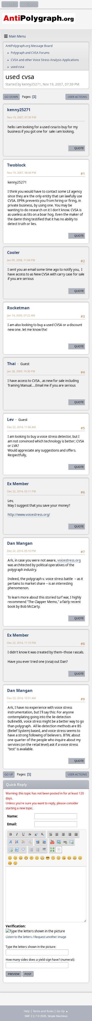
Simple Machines (58, 1016)
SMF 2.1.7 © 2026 (35, 1016)
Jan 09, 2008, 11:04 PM (21, 260)
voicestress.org (69, 560)
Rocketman (18, 308)
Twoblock (16, 165)
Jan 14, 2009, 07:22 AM (21, 315)
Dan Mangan (20, 543)
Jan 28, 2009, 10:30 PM (21, 371)
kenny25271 (18, 109)
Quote (79, 148)
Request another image (50, 937)
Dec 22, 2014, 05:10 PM (21, 551)
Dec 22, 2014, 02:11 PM (21, 491)
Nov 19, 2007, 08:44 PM (21, 172)
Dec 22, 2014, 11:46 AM (21, 427)
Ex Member (18, 483)
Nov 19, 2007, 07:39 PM (21, 117)
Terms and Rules (43, 1011)
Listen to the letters (19, 937)
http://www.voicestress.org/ (29, 514)
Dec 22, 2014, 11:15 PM (21, 643)
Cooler (13, 252)
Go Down (11, 97)
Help (27, 1011)
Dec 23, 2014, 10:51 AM (21, 698)
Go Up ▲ (62, 1011)
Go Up (8, 774)
